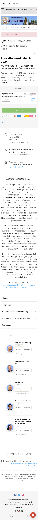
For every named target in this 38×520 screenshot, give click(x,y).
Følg (19, 349)
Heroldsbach (22, 154)
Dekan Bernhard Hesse (23, 401)
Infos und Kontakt (15, 167)
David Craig (19, 382)
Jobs (19, 505)
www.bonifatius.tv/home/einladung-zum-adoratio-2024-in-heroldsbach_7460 (19, 286)
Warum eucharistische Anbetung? (15, 311)
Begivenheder (14, 27)
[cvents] (5, 3)
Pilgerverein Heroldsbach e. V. (16, 461)
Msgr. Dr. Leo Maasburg (23, 343)
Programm (6, 305)
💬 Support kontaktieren (19, 516)
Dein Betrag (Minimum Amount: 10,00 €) (11, 96)
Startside (5, 27)
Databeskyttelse (27, 502)
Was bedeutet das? (32, 98)
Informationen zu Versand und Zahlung (14, 123)
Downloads (6, 325)
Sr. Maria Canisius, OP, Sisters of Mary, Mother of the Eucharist (23, 421)
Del (36, 53)
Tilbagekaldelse (10, 505)
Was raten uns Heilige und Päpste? (16, 318)
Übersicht (6, 298)
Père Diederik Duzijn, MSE (22, 362)
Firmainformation (14, 499)
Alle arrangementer (21, 354)
